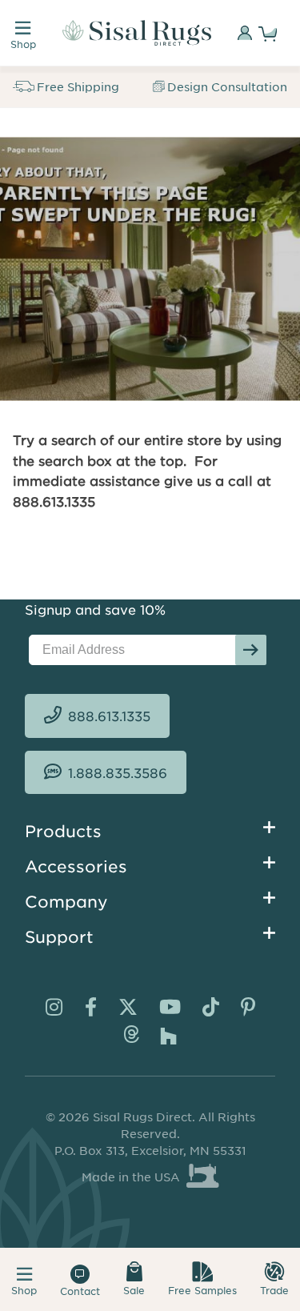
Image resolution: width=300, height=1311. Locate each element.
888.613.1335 (109, 716)
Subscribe (250, 650)
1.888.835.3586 (117, 772)
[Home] (136, 33)
